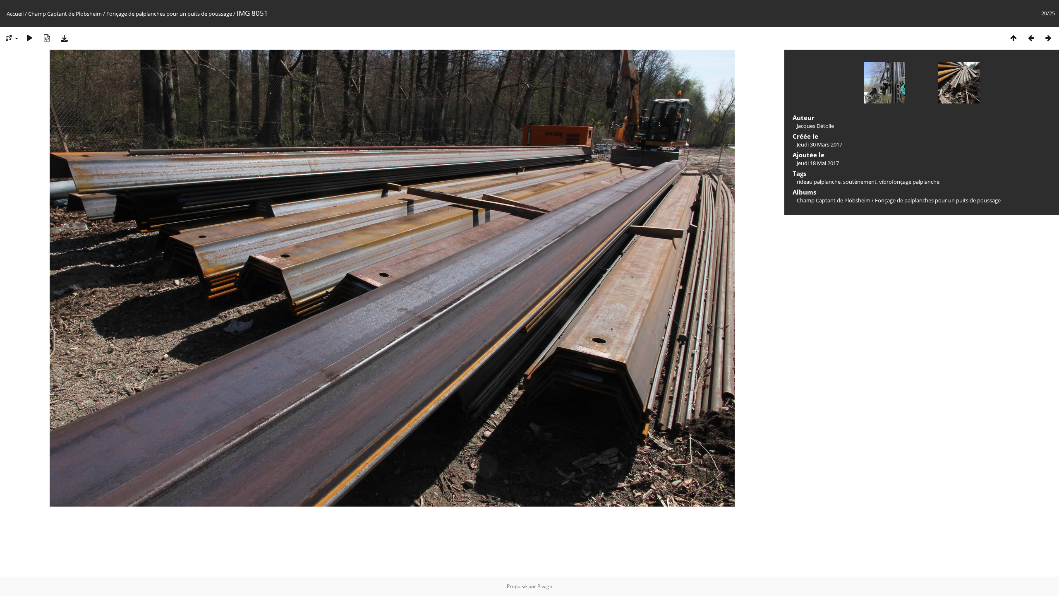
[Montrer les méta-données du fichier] (46, 38)
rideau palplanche (819, 181)
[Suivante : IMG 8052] (1048, 38)
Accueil (15, 13)
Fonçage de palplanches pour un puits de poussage (169, 13)
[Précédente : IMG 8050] (1031, 38)
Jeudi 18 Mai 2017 (818, 163)
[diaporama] (29, 38)
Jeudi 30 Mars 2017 (819, 144)
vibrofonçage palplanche (909, 181)
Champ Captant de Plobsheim (65, 13)
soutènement (860, 181)
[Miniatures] (1013, 38)
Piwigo (544, 586)
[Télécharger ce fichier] (64, 38)
